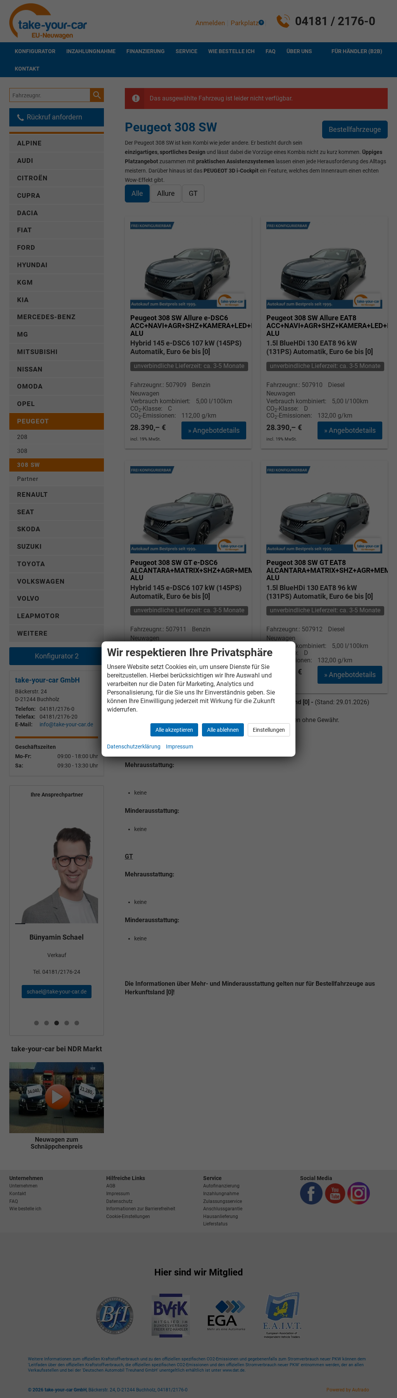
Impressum (179, 746)
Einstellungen (269, 730)
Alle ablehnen (223, 730)
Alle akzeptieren (174, 730)
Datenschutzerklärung (134, 746)
